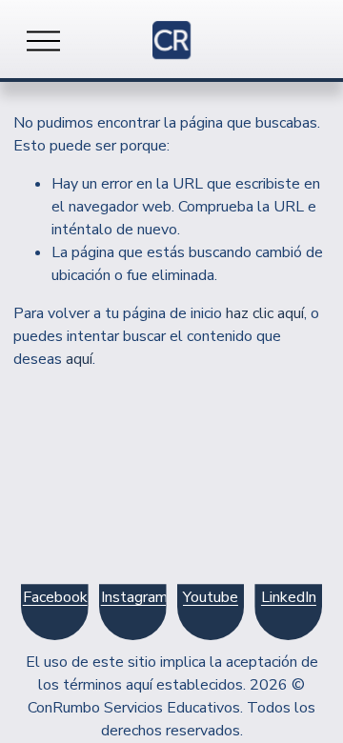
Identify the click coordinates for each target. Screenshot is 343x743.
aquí (79, 359)
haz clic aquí (265, 313)
